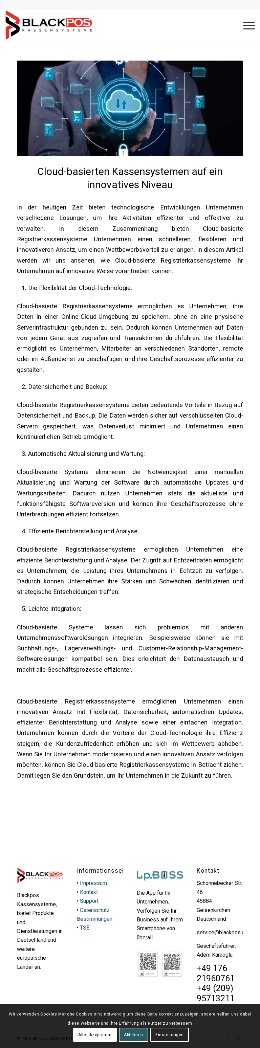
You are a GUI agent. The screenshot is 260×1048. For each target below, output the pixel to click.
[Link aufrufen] (49, 25)
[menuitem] (245, 25)
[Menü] (245, 25)
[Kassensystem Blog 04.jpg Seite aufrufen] (130, 108)
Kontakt (89, 892)
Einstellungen (169, 1034)
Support (89, 901)
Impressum (93, 883)
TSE (84, 927)
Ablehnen (133, 1034)
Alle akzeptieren (95, 1034)
